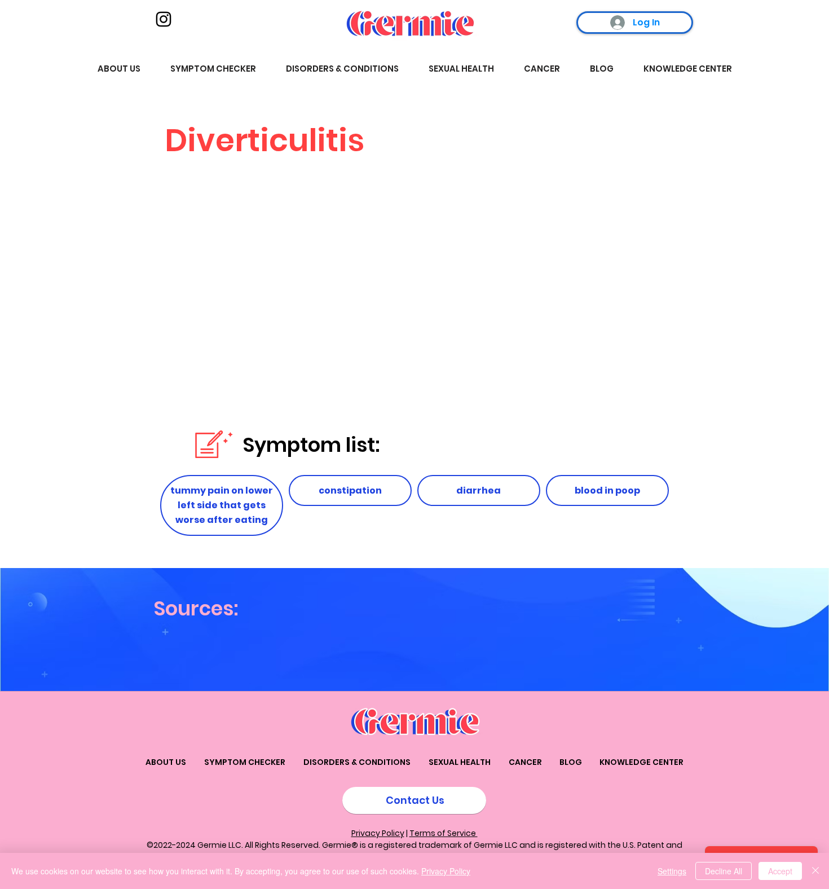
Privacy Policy (377, 833)
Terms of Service (443, 833)
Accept (780, 871)
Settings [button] (672, 871)
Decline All (723, 871)
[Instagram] (163, 19)
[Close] (815, 871)
